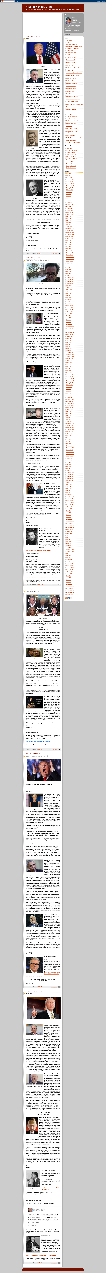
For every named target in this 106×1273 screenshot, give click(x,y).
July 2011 (68, 297)
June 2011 (68, 295)
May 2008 (68, 220)
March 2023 (69, 574)
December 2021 (70, 551)
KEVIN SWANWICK (71, 57)
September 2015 (70, 399)
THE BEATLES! (70, 65)
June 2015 (68, 393)
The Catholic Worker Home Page (74, 46)
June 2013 (68, 344)
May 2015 (68, 391)
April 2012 (68, 316)
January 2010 (69, 261)
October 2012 (69, 328)
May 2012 (68, 318)
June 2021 (68, 539)
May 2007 (68, 196)
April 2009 (68, 242)
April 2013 (68, 340)
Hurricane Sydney (70, 152)
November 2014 (70, 378)
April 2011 (68, 291)
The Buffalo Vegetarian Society (73, 120)
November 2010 (70, 281)
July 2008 (68, 224)
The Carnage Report (71, 88)
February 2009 (69, 238)
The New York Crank (71, 123)
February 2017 (69, 433)
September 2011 (70, 301)
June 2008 (68, 222)
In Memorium (69, 148)
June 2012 (68, 320)
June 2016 (68, 417)
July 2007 (68, 200)
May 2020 (68, 513)
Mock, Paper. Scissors (71, 128)
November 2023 (70, 590)
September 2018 (70, 472)
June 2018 (68, 466)
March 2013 (69, 338)
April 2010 (68, 267)
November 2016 (70, 427)
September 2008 (70, 228)
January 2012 (69, 309)
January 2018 (69, 456)
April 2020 (68, 511)
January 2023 (69, 569)
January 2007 (69, 188)
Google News (69, 40)
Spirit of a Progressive (71, 116)
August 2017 (69, 446)
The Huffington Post (71, 52)
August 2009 (69, 251)
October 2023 (69, 588)
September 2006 (70, 179)
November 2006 (70, 183)
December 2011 (70, 307)
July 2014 (68, 370)
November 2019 (70, 500)
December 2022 (70, 567)
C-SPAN (68, 54)
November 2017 (70, 452)
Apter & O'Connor (70, 93)
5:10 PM (40, 749)
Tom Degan (74, 19)
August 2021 (69, 543)
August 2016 (69, 421)
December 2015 (70, 405)
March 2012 (69, 313)
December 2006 (70, 186)
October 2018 (69, 474)
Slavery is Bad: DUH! (71, 166)
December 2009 (70, 259)
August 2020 (69, 519)
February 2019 (69, 482)
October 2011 (69, 303)
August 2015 (69, 397)
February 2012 (69, 311)
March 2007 (69, 192)
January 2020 (69, 504)
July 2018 (68, 468)
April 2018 (68, 462)
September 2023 (70, 586)
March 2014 (69, 362)
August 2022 (69, 559)
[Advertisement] (42, 24)
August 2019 (69, 494)
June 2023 (68, 580)
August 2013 (69, 348)
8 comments (54, 253)
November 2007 (70, 208)
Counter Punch (69, 50)
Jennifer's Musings (70, 135)
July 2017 (68, 443)
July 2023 (68, 582)
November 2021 (70, 549)
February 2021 (69, 531)
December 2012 (70, 332)
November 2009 (70, 257)
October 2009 (69, 255)
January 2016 (69, 407)
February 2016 (69, 409)
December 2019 (70, 502)
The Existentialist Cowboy (72, 75)
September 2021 (70, 545)
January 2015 (69, 383)
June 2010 (68, 271)
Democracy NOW (70, 60)
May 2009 (68, 244)
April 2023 (68, 576)
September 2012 (70, 326)
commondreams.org (71, 86)
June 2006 (68, 173)
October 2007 (69, 206)
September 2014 (70, 374)
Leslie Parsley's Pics (71, 118)
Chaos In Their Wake (71, 154)
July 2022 (68, 557)
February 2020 (69, 506)
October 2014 (69, 376)
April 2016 (68, 413)
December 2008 (70, 234)
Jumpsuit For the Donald (72, 164)
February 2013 (69, 336)
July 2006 (68, 175)
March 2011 (69, 289)
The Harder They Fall (71, 168)
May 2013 (68, 342)
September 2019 (70, 496)
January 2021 (69, 529)
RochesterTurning (70, 62)
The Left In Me (69, 80)
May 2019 (68, 488)
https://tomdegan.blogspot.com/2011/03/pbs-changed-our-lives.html (42, 577)
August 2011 (69, 299)
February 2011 (69, 287)
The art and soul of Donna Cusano (74, 104)
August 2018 (69, 470)
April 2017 (68, 437)
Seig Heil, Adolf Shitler (71, 150)
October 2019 (69, 498)
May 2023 (68, 578)
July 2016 (68, 419)
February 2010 (69, 263)
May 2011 (68, 293)
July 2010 (68, 273)
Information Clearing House (72, 48)
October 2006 (69, 181)
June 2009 (68, 246)
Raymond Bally (69, 70)
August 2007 (69, 202)
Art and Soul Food (70, 112)
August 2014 (69, 372)
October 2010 (69, 279)
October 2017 (69, 450)
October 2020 (69, 523)
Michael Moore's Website (72, 44)
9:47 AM (40, 1262)
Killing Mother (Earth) (71, 109)
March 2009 (69, 240)
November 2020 (70, 525)
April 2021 (68, 535)
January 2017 (69, 431)
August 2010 (69, 275)
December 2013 (70, 356)
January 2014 (69, 358)
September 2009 (70, 253)
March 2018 (69, 460)
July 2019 (68, 492)
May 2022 (68, 553)
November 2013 (70, 354)
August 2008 (69, 226)
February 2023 (69, 571)
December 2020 (70, 527)
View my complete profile (72, 30)
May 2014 (68, 366)
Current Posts (69, 594)
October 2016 (69, 425)
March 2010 (69, 265)
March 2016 (69, 411)
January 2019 (69, 480)
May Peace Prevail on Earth (73, 99)
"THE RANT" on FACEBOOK (73, 142)
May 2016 (68, 415)
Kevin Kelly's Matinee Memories (74, 73)
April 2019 (68, 486)
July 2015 (68, 395)
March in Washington (71, 156)
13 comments (54, 749)
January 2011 (69, 285)
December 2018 (70, 478)
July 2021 (68, 541)
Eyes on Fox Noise (70, 107)
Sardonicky (69, 114)
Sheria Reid (69, 126)
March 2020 (69, 508)
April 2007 (68, 194)
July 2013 (68, 346)
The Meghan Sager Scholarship (73, 137)
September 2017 (70, 448)
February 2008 (69, 214)
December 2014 (70, 381)
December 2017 (70, 454)
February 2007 (69, 190)
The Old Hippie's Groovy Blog (73, 96)
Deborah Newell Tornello (72, 101)
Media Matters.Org (70, 91)
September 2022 (70, 561)
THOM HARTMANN (71, 78)
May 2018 (68, 464)
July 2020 (68, 517)
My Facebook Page (71, 140)
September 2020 (70, 521)
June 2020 (68, 515)
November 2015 (70, 403)
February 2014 (69, 360)
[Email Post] (59, 253)
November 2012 (70, 330)
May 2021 (68, 537)
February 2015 (69, 385)
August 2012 (69, 324)
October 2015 (69, 401)
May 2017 (68, 439)
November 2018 (70, 476)
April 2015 (68, 389)
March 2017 (69, 435)
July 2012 (68, 322)
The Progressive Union (71, 83)
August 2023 (69, 584)
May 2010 (68, 269)
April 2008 (68, 218)
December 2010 (70, 283)
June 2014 (68, 368)
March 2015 (69, 387)
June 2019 (68, 490)
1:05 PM (40, 986)
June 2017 (68, 441)
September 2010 (70, 277)
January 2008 (69, 212)
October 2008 (69, 230)
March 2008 (69, 216)
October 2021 (69, 547)
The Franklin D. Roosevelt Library (74, 67)
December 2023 (70, 592)
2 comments (54, 1263)
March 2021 (69, 533)
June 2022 (68, 555)
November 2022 (70, 565)
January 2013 (69, 334)
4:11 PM (40, 253)
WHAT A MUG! (69, 161)
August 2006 (69, 177)
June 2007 (68, 198)
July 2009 (68, 248)
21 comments (54, 987)
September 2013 (70, 350)
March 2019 (69, 484)
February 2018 (69, 458)
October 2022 (69, 563)
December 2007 (70, 210)
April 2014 (68, 364)
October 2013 (69, 352)
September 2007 (70, 204)
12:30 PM (40, 584)
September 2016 (70, 423)
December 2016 (70, 429)
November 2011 (70, 305)
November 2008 (70, 232)
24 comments (54, 585)
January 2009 (69, 236)
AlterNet (68, 42)
